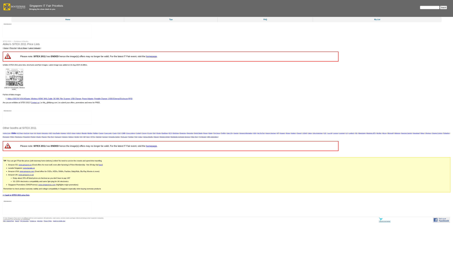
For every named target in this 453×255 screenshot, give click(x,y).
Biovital (84, 133)
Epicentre (190, 133)
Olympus (428, 133)
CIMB (123, 133)
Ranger (44, 137)
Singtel (76, 137)
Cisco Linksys (130, 133)
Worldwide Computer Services (180, 137)
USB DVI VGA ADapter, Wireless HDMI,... (14, 88)
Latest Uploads (34, 48)
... (46, 103)
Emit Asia (176, 133)
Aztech (78, 133)
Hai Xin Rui (261, 133)
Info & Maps (22, 48)
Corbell (138, 133)
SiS (81, 137)
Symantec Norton (114, 137)
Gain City (230, 133)
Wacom (156, 137)
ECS (170, 133)
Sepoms (64, 137)
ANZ (50, 133)
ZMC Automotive (212, 137)
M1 (356, 133)
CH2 (119, 133)
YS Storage (202, 137)
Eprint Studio (198, 133)
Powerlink (26, 137)
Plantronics (18, 137)
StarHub (98, 137)
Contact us (35, 103)
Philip (12, 137)
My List (377, 19)
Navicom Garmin (406, 133)
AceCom (26, 133)
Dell (154, 133)
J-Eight (304, 133)
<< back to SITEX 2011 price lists (16, 195)
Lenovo (335, 133)
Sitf (84, 137)
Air (35, 133)
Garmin (236, 133)
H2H (254, 133)
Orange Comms (437, 133)
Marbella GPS (371, 133)
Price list (13, 48)
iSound (299, 133)
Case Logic (108, 133)
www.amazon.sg (25, 165)
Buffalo (95, 133)
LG (347, 133)
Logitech (351, 133)
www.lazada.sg (29, 168)
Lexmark (342, 133)
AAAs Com (6, 133)
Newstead (416, 133)
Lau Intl (329, 133)
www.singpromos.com (47, 185)
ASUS (69, 133)
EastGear (165, 133)
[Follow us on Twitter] (385, 222)
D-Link (150, 133)
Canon (101, 133)
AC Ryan (20, 133)
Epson (205, 133)
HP (278, 133)
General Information (245, 133)
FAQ (265, 19)
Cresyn (144, 133)
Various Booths (148, 137)
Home (67, 19)
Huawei (282, 133)
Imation (293, 133)
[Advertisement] (46, 31)
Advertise (40, 221)
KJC (325, 133)
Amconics (45, 133)
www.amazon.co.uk (26, 175)
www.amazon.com (27, 171)
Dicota (159, 133)
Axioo (74, 133)
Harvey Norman (271, 133)
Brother (90, 133)
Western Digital (165, 137)
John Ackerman (318, 133)
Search (17, 221)
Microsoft (390, 133)
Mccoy (384, 133)
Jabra (310, 133)
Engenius (183, 133)
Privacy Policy (48, 221)
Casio (115, 133)
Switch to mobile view (59, 221)
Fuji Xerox (217, 133)
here (100, 165)
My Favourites (24, 221)
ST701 (93, 137)
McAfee (379, 133)
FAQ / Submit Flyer (8, 221)
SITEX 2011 (7, 41)
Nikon (422, 133)
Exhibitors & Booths (21, 41)
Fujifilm (223, 133)
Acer (31, 133)
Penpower (6, 137)
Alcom (39, 133)
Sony (88, 137)
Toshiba (130, 137)
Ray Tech (51, 137)
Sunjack (105, 137)
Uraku (140, 137)
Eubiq (210, 133)
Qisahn (38, 137)
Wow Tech (194, 137)
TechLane (124, 137)
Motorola (397, 133)
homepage (151, 56)
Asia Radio (56, 133)
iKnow (288, 133)
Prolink (33, 137)
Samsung (58, 137)
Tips (171, 19)
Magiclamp (361, 133)
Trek (135, 137)
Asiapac (63, 133)
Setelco (71, 137)
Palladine (446, 133)
